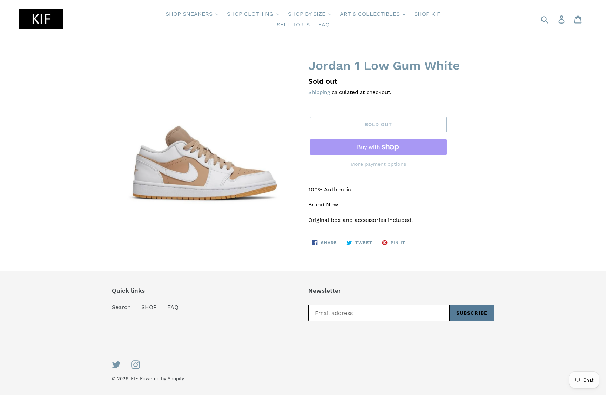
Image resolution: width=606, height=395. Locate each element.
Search (121, 307)
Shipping (319, 92)
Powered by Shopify (162, 378)
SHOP (149, 307)
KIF (134, 378)
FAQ (173, 307)
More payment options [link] (378, 164)
